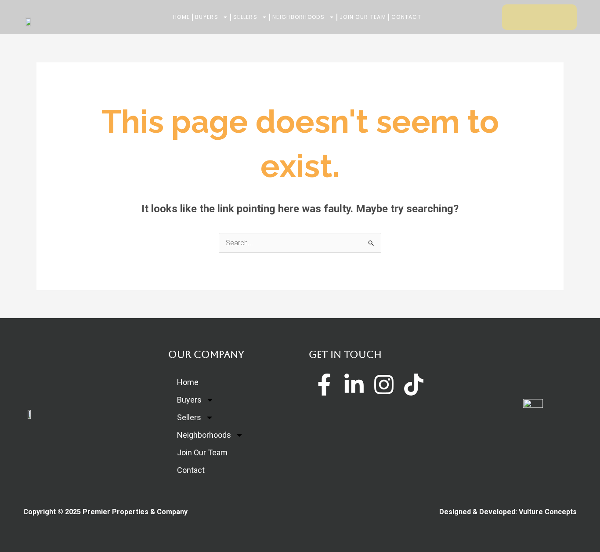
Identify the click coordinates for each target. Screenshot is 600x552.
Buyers (206, 17)
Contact (406, 17)
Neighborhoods (298, 17)
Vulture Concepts (548, 512)
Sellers (245, 17)
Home (181, 17)
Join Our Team (363, 17)
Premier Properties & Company (135, 512)
